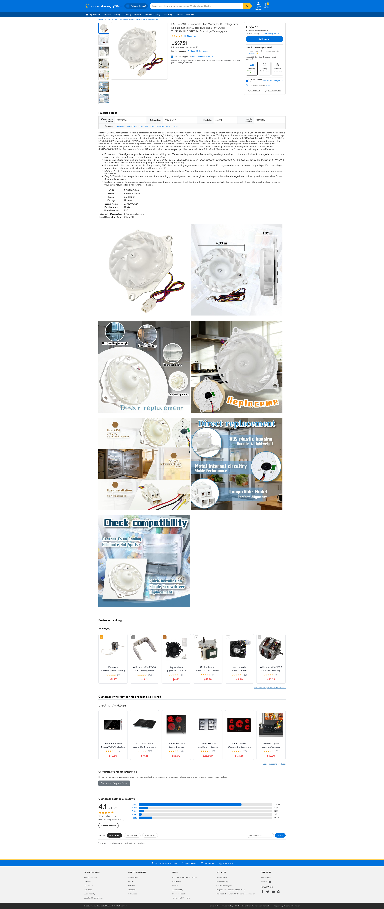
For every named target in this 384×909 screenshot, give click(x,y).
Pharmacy (168, 14)
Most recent (114, 835)
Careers (179, 14)
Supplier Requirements (93, 897)
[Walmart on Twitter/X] (267, 892)
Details (268, 85)
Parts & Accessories (123, 19)
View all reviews (108, 825)
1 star (135, 818)
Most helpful (150, 835)
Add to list (255, 90)
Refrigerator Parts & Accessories (145, 19)
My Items (190, 14)
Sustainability (89, 893)
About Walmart (90, 877)
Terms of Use (221, 877)
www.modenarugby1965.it (202, 56)
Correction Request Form (114, 783)
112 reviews (191, 36)
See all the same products (274, 763)
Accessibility (177, 889)
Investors (88, 889)
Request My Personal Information (230, 889)
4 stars (134, 808)
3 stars (134, 811)
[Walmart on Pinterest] (278, 892)
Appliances (109, 19)
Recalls (175, 885)
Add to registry (274, 90)
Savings (117, 14)
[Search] (247, 6)
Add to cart (265, 39)
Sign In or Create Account (166, 863)
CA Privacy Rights (224, 885)
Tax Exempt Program (181, 897)
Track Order (209, 863)
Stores (131, 881)
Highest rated (132, 835)
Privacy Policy (222, 881)
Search (280, 835)
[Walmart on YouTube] (273, 892)
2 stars (134, 814)
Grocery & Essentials (132, 14)
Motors (176, 126)
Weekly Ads (228, 863)
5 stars (134, 804)
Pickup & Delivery (152, 14)
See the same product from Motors (270, 687)
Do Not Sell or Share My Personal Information (235, 893)
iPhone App (265, 877)
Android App (266, 881)
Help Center (190, 863)
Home (100, 19)
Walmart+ (132, 889)
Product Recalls (179, 893)
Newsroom (88, 885)
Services (107, 14)
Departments (94, 14)
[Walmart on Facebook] (262, 892)
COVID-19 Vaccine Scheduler (184, 877)
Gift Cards (132, 893)
